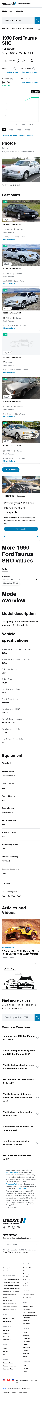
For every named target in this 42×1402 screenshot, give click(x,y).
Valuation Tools (24, 4)
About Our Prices (12, 1172)
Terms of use (23, 1392)
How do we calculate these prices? (18, 135)
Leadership (26, 1338)
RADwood (26, 1323)
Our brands (26, 1341)
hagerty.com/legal (22, 1189)
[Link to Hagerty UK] (13, 1380)
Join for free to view (10, 72)
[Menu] (38, 3)
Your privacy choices (13, 1388)
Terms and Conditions (21, 1252)
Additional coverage (9, 1309)
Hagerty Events (28, 1306)
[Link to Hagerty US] (4, 1380)
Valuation (26, 1271)
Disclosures (6, 1392)
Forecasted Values (12, 1184)
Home (25, 1332)
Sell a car (6, 1336)
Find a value (7, 11)
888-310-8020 (27, 1297)
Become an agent (8, 1318)
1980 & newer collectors (11, 1279)
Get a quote (21, 529)
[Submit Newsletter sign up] (37, 1244)
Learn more (21, 535)
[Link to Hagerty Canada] (8, 1380)
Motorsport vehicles (9, 1294)
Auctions (6, 1330)
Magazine (26, 1283)
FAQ (24, 1365)
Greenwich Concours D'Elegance (30, 1316)
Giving (25, 1356)
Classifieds (6, 1333)
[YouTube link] (18, 1227)
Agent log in (7, 1321)
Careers (25, 1344)
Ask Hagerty (27, 1274)
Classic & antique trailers (11, 1288)
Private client (7, 1300)
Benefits (25, 1277)
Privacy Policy (7, 1252)
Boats (5, 1297)
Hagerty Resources (9, 1366)
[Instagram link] (13, 1227)
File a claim (6, 1271)
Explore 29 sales (11, 470)
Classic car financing (10, 1306)
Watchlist (19, 11)
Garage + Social (8, 1363)
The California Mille (29, 1312)
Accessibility (26, 1388)
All (4, 1354)
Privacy (25, 1368)
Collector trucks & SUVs (11, 1285)
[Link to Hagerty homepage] (14, 1221)
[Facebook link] (4, 1227)
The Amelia (26, 1309)
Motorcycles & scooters (11, 1291)
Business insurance (9, 1303)
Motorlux (26, 1320)
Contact (25, 1350)
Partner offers (27, 1280)
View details (8, 239)
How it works (7, 1339)
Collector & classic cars (11, 1282)
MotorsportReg (8, 1369)
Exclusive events (28, 1286)
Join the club (27, 1268)
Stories (5, 1351)
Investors (26, 1353)
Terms (25, 1371)
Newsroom (26, 1347)
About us (26, 1335)
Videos (5, 1348)
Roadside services (29, 1294)
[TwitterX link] (9, 1227)
